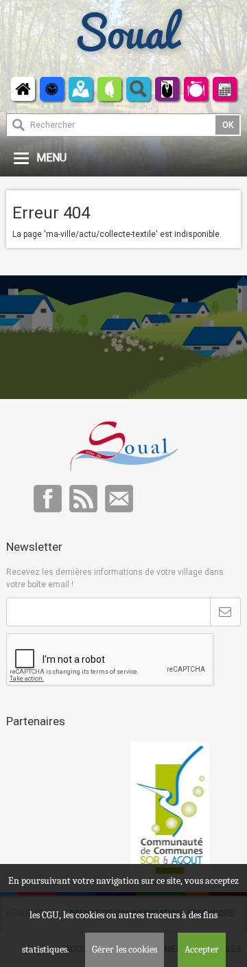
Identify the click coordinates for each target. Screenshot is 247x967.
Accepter (202, 949)
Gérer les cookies (124, 949)
